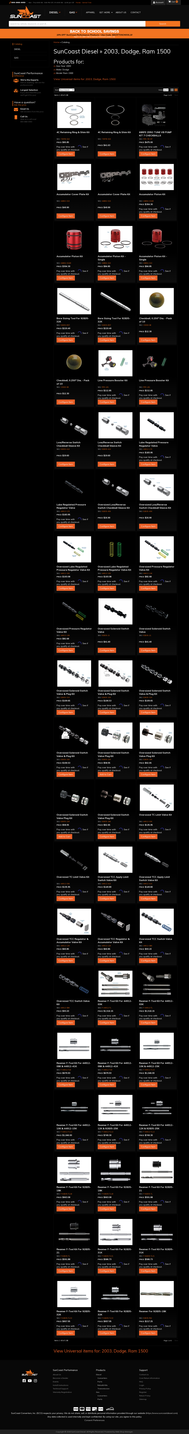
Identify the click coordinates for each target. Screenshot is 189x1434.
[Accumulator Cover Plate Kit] (74, 177)
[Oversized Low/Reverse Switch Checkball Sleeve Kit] (115, 487)
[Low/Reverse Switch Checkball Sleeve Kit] (74, 425)
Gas (98, 1392)
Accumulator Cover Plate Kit (73, 194)
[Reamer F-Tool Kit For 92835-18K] (74, 1170)
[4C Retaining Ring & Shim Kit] (74, 115)
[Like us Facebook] (24, 1381)
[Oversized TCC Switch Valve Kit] (157, 922)
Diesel (98, 1374)
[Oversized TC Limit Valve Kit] (157, 798)
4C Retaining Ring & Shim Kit (73, 132)
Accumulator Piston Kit (152, 194)
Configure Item (65, 154)
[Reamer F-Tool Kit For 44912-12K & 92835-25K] (115, 1108)
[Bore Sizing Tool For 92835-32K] (74, 301)
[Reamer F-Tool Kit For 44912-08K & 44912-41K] (74, 1046)
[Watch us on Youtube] (29, 1381)
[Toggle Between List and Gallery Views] (174, 89)
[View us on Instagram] (35, 1381)
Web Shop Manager (124, 1432)
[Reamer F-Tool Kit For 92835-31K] (115, 1232)
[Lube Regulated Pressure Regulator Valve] (157, 425)
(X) (55, 66)
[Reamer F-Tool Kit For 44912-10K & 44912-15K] (157, 1046)
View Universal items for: (85, 79)
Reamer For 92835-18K (152, 1311)
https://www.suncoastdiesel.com (161, 1413)
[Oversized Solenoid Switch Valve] (115, 611)
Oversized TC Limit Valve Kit (155, 814)
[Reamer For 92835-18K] (157, 1294)
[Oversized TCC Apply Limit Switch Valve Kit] (115, 860)
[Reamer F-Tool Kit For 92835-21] (157, 1170)
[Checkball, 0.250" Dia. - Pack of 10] (157, 301)
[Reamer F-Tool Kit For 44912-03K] (115, 984)
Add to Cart (105, 774)
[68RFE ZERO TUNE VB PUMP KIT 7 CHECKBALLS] (157, 115)
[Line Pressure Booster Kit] (115, 363)
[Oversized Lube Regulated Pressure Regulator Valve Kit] (74, 549)
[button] (105, 12)
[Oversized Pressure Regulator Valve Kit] (157, 549)
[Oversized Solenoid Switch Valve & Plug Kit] (74, 673)
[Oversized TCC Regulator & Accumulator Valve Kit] (74, 922)
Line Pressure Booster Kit (113, 380)
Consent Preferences (94, 1420)
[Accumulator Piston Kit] (157, 177)
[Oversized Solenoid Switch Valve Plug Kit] (115, 736)
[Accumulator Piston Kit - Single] (115, 239)
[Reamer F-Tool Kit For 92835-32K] (74, 1294)
